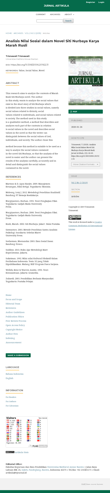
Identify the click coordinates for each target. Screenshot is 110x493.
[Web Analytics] (10, 452)
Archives (55, 14)
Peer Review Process (16, 321)
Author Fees (12, 333)
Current (41, 14)
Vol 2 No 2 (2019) (33, 33)
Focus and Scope (14, 299)
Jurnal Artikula (56, 5)
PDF (74, 111)
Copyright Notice (14, 329)
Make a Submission (18, 355)
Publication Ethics (15, 316)
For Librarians (12, 405)
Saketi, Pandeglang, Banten (35, 469)
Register (90, 2)
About (69, 14)
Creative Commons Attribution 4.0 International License (85, 225)
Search (68, 21)
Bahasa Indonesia (14, 374)
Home (9, 33)
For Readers (11, 397)
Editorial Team (13, 303)
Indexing (10, 338)
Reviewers (11, 308)
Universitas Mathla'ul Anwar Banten (65, 467)
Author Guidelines (15, 312)
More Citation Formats (83, 164)
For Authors (11, 401)
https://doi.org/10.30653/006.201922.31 (30, 64)
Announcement (13, 342)
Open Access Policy (15, 325)
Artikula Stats (22, 452)
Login (101, 2)
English (9, 378)
